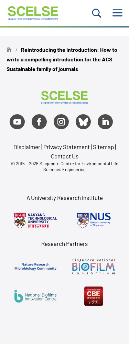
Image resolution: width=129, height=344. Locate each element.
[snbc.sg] (94, 266)
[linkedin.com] (105, 121)
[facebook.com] (39, 121)
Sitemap (103, 146)
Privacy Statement (67, 146)
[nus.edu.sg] (94, 220)
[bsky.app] (83, 121)
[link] (64, 101)
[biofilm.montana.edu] (94, 296)
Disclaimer (26, 146)
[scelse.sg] (33, 12)
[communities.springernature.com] (36, 266)
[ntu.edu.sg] (36, 220)
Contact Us (64, 156)
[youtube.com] (17, 121)
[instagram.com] (61, 121)
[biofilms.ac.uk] (36, 296)
